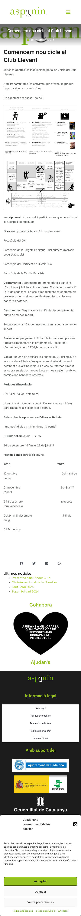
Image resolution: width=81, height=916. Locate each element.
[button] (75, 824)
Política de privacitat (45, 910)
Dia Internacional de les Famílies (34, 582)
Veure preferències (40, 902)
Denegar (40, 891)
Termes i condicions (40, 723)
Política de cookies (23, 910)
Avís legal (63, 910)
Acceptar (40, 881)
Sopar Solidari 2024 (25, 591)
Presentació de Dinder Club (31, 578)
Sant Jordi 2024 (23, 587)
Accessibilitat (40, 738)
